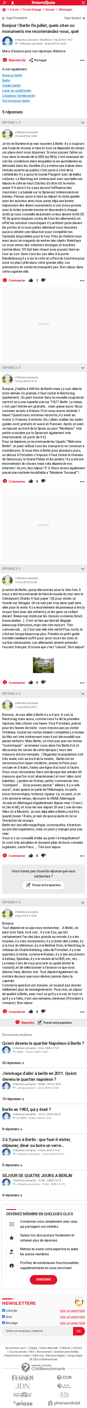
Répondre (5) (17, 60)
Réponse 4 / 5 (11, 693)
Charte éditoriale (48, 1348)
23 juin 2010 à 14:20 (55, 43)
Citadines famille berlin (18, 96)
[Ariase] (23, 1403)
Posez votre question (46, 885)
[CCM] (64, 1377)
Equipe (33, 1348)
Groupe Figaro (75, 1355)
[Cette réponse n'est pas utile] (43, 280)
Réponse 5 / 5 (11, 902)
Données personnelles (66, 1351)
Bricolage (11, 1323)
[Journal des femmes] (23, 1377)
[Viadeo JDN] (64, 1394)
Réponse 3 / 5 (11, 568)
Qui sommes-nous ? (16, 1348)
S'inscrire (43, 1279)
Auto (8, 1317)
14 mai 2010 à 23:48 (26, 582)
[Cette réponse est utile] (31, 280)
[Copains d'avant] (23, 1394)
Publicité (65, 1348)
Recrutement (44, 1351)
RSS (32, 1351)
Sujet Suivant (72, 18)
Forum (14, 9)
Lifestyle (11, 1311)
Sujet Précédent (16, 18)
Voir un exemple (72, 1311)
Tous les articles (18, 1351)
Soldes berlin (11, 86)
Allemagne (65, 9)
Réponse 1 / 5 (11, 122)
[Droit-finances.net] (64, 1386)
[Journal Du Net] (23, 1386)
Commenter (16, 280)
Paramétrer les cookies (17, 1355)
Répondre (27, 1022)
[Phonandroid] (64, 1403)
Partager (40, 60)
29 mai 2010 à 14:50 (26, 136)
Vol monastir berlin (16, 101)
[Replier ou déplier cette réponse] (82, 122)
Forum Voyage (32, 9)
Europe (50, 9)
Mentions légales (55, 1355)
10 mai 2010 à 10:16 (26, 381)
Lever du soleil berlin (16, 91)
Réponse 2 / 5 (11, 367)
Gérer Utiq (38, 1355)
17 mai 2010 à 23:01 (26, 707)
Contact (77, 1348)
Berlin (6, 80)
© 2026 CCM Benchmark (43, 1359)
